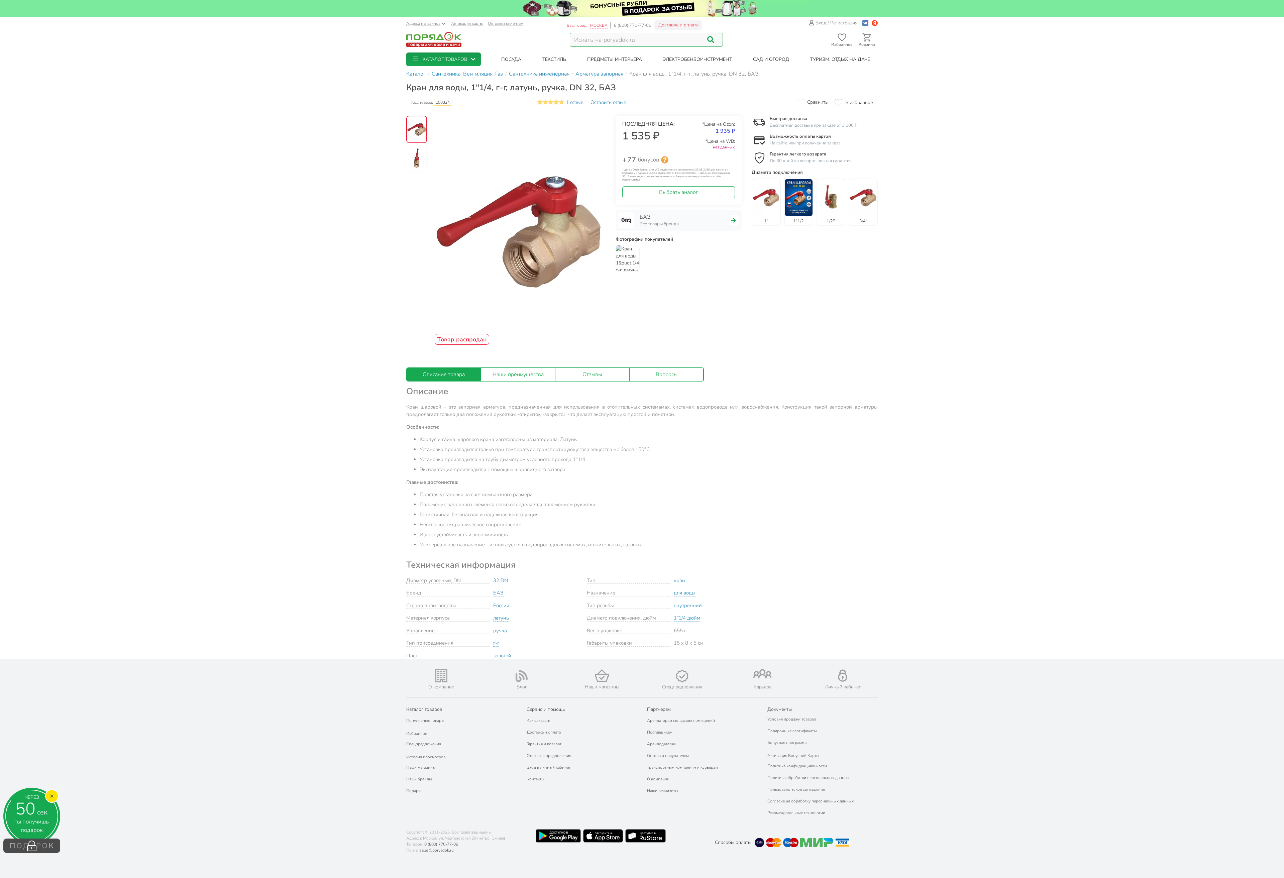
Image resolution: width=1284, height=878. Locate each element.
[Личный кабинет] (842, 675)
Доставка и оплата (678, 25)
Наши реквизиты (662, 790)
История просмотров (425, 757)
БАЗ (498, 592)
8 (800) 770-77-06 (632, 25)
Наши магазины (421, 767)
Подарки (414, 790)
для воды (685, 592)
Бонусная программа (787, 742)
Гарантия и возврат (544, 744)
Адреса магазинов (423, 23)
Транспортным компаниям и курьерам (682, 767)
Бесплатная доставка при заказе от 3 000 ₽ (813, 125)
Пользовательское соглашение (796, 789)
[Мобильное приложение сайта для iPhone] (603, 836)
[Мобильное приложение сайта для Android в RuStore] (645, 836)
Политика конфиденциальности (797, 766)
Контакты (535, 779)
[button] (443, 59)
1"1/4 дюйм (687, 618)
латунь (501, 618)
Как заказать (538, 720)
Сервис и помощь (546, 709)
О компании (658, 779)
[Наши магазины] (602, 675)
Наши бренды (419, 779)
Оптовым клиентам (505, 23)
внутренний (688, 605)
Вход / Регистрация (836, 23)
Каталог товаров (424, 709)
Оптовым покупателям (668, 755)
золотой (502, 655)
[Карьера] (762, 673)
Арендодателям (661, 744)
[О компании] (441, 675)
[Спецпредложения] (682, 676)
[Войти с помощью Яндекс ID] (875, 22)
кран (679, 580)
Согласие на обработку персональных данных (810, 801)
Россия (501, 605)
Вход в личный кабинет (548, 767)
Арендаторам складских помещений (681, 720)
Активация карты (467, 23)
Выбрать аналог (678, 192)
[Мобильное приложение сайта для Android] (558, 836)
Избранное (416, 733)
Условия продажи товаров (791, 719)
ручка (500, 630)
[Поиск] (711, 39)
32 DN (500, 580)
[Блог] (522, 676)
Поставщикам (659, 732)
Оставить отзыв (608, 102)
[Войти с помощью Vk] (865, 22)
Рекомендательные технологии (796, 812)
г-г (496, 643)
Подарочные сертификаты (792, 731)
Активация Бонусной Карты (793, 755)
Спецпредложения (423, 744)
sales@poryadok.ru (437, 850)
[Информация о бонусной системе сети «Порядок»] (664, 159)
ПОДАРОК (32, 846)
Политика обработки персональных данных (808, 777)
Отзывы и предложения (549, 755)
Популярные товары (425, 720)
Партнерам (659, 709)
